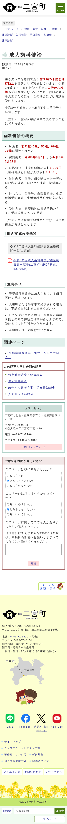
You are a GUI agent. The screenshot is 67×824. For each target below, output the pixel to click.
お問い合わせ (33, 771)
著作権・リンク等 (15, 754)
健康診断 (7, 40)
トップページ (10, 29)
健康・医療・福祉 (35, 29)
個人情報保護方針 (15, 761)
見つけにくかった (21, 514)
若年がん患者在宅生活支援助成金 (31, 387)
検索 (61, 810)
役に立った (17, 475)
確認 (33, 563)
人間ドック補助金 (20, 394)
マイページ (49, 819)
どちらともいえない (22, 480)
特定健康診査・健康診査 (25, 374)
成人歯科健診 (17, 381)
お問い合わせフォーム (33, 447)
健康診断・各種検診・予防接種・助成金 (27, 34)
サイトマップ (12, 741)
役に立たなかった (21, 485)
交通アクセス (53, 771)
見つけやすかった (21, 504)
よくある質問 (12, 771)
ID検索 (7, 811)
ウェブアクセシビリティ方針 (22, 748)
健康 (55, 29)
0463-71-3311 (19, 636)
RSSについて (40, 761)
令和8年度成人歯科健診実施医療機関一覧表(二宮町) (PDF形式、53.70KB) (36, 264)
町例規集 (37, 754)
